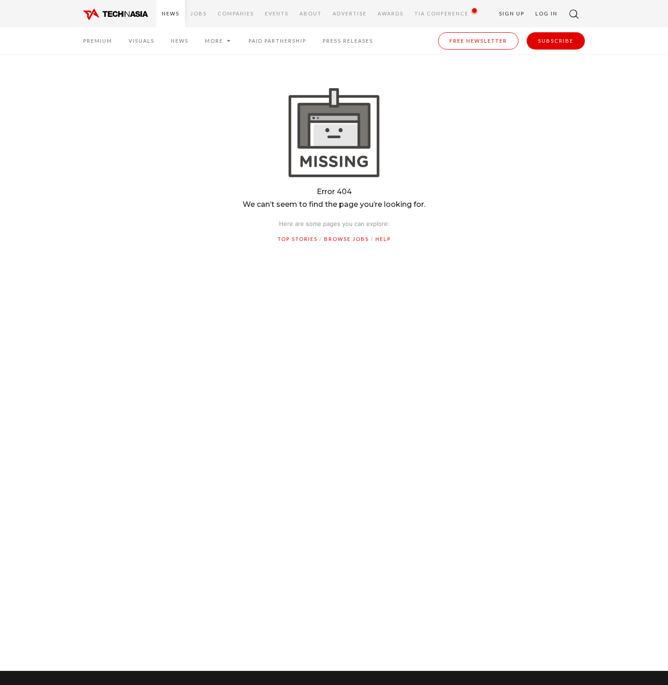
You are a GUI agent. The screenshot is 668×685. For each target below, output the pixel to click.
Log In (546, 13)
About (310, 13)
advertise (350, 13)
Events (277, 13)
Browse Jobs (346, 239)
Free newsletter (478, 41)
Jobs (198, 13)
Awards (391, 13)
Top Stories (298, 239)
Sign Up (511, 13)
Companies (236, 13)
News (170, 13)
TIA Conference (441, 13)
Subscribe (555, 41)
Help (383, 239)
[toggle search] (574, 13)
